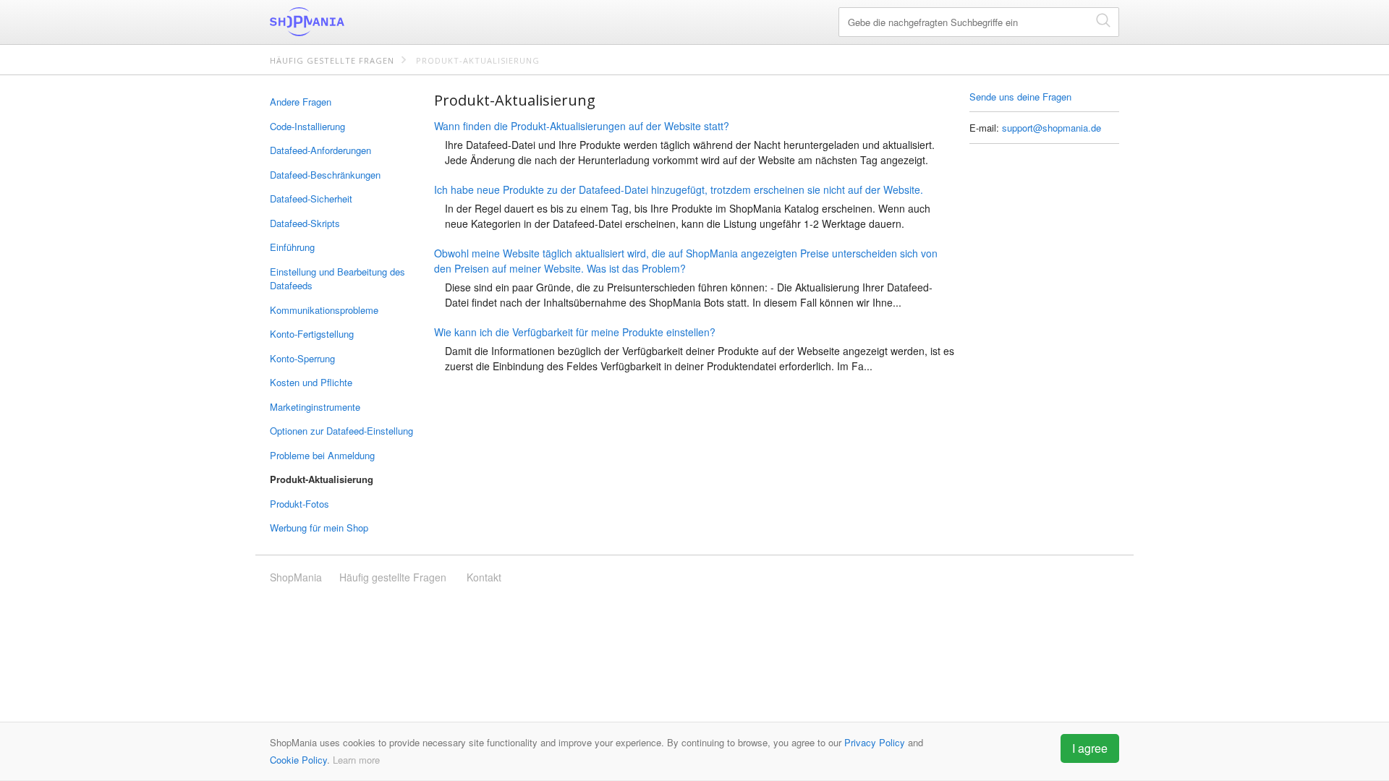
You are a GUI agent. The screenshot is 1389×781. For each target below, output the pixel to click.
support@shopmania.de (1051, 128)
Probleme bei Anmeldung (322, 455)
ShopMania (342, 21)
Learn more (356, 760)
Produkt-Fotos (299, 504)
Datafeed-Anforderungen (320, 150)
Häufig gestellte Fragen (332, 60)
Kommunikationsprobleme (324, 310)
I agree (1090, 748)
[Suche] (1103, 20)
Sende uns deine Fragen (1020, 96)
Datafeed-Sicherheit (311, 198)
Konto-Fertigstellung (312, 334)
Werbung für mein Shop (319, 527)
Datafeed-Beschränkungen (325, 175)
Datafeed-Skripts (305, 223)
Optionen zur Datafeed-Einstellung (341, 431)
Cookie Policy (298, 760)
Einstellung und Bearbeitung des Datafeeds (337, 279)
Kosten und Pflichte (311, 382)
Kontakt (484, 577)
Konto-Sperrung (302, 358)
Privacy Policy (874, 742)
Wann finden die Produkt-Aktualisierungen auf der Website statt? (581, 126)
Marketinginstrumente (315, 407)
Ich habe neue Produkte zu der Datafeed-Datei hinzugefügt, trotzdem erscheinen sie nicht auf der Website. (678, 189)
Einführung (292, 247)
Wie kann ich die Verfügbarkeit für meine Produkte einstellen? (574, 332)
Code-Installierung (307, 126)
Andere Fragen (300, 101)
